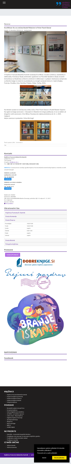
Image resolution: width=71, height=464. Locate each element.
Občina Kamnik (11, 445)
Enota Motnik (10, 240)
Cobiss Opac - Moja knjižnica (15, 416)
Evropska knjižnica (12, 410)
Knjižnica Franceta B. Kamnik (15, 213)
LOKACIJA (8, 179)
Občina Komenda (12, 447)
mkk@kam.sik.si (14, 162)
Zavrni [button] (44, 457)
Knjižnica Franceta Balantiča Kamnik (17, 394)
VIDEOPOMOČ (13, 255)
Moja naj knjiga (11, 423)
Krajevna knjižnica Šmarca (14, 398)
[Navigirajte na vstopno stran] (63, 5)
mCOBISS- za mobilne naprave (15, 414)
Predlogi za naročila (12, 440)
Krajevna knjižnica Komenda (15, 396)
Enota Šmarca (10, 220)
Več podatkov (9, 203)
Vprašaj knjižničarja (12, 419)
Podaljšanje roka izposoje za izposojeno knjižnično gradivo (23, 436)
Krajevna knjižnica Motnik (14, 400)
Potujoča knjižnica (11, 244)
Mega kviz (10, 421)
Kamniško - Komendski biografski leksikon (19, 434)
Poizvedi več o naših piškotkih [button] (47, 453)
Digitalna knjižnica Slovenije (14, 417)
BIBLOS (9, 425)
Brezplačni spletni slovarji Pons (15, 408)
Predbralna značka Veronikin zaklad (17, 438)
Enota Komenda (10, 216)
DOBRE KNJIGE (11, 427)
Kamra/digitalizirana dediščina (15, 412)
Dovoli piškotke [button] (59, 457)
